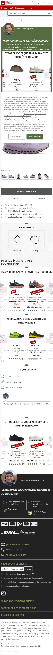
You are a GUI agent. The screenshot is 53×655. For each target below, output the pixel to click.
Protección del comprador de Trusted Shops (23, 217)
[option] (17, 241)
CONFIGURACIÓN (16, 137)
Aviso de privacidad (37, 130)
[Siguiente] (46, 75)
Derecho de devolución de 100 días (19, 208)
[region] (26, 117)
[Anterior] (6, 75)
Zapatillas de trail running (12, 20)
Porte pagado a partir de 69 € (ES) (19, 205)
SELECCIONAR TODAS (35, 137)
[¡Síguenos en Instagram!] (5, 594)
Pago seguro (13, 509)
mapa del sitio (35, 646)
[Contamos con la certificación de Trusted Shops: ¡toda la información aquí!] (30, 513)
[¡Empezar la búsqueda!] (49, 13)
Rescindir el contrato (13, 615)
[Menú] (3, 12)
